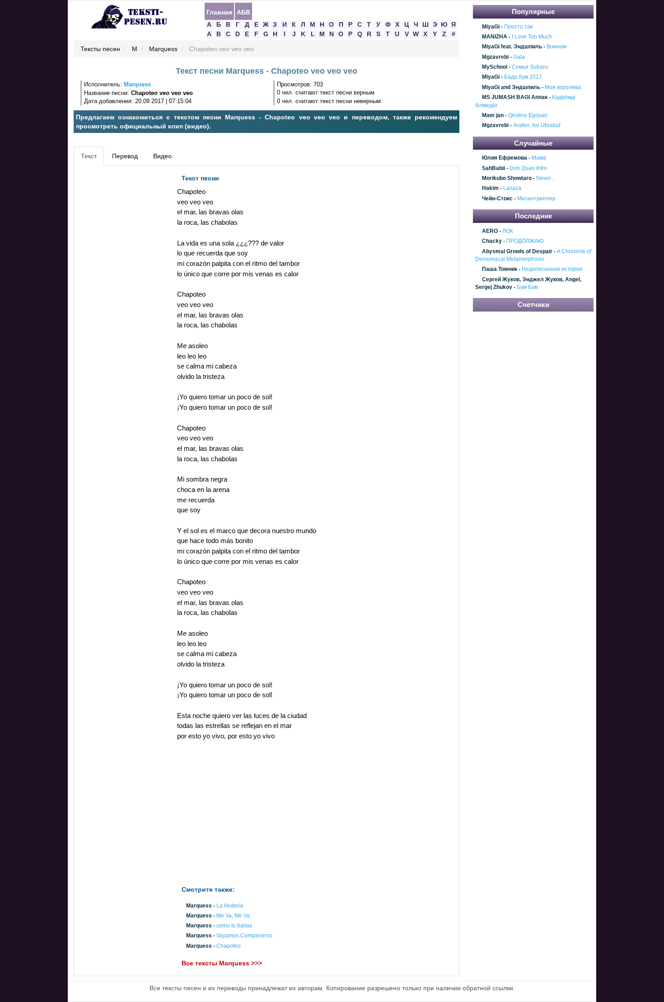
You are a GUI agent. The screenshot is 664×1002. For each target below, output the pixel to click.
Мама (539, 158)
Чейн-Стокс (497, 198)
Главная (219, 11)
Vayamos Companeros (244, 936)
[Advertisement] (117, 305)
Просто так (518, 27)
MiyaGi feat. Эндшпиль (512, 47)
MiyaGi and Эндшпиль (511, 87)
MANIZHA (494, 36)
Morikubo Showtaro (507, 178)
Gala (519, 57)
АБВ (243, 11)
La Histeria (229, 906)
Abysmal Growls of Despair (517, 251)
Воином (556, 47)
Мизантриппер (536, 198)
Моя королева (563, 87)
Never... (545, 178)
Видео (162, 156)
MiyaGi (491, 27)
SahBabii (493, 168)
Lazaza (512, 188)
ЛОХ (507, 231)
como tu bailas (234, 926)
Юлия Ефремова (504, 158)
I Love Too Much (532, 36)
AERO (490, 231)
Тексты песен (100, 49)
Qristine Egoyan (527, 115)
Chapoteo (228, 946)
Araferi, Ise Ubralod (537, 126)
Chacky (492, 241)
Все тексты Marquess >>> (222, 963)
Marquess (163, 49)
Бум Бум (527, 287)
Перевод (125, 156)
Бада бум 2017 (523, 77)
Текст (89, 156)
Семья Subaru (530, 67)
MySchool (494, 67)
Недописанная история (552, 269)
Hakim (490, 188)
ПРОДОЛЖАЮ (524, 241)
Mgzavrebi (495, 57)
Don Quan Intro (528, 168)
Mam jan (493, 115)
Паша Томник (499, 269)
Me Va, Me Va (233, 915)
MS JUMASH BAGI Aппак (514, 97)
